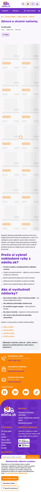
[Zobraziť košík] (37, 4)
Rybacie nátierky (8, 330)
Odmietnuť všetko (9, 483)
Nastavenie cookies (25, 423)
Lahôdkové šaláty (8, 333)
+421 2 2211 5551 (13, 380)
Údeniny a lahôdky (10, 17)
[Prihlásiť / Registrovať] (28, 4)
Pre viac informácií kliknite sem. (16, 473)
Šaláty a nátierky (22, 17)
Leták (3, 434)
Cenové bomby (31, 11)
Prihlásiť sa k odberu (32, 457)
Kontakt (4, 448)
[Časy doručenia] (33, 4)
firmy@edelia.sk (14, 382)
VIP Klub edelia (6, 431)
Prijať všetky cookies (10, 478)
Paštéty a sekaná (8, 336)
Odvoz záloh (5, 440)
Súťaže (3, 437)
